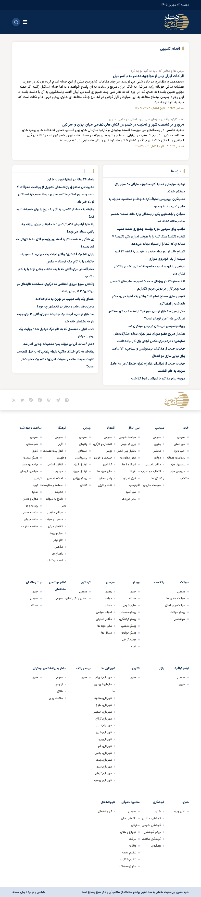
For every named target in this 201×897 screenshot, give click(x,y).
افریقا (133, 471)
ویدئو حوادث (177, 612)
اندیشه (59, 492)
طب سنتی (32, 444)
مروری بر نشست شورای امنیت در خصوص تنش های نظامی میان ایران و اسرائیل (123, 125)
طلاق (60, 691)
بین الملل (134, 428)
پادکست (159, 582)
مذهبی (58, 547)
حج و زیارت (56, 533)
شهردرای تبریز (104, 725)
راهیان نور (57, 554)
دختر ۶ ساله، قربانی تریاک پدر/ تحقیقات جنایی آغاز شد (58, 344)
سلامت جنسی (30, 512)
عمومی (181, 437)
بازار (161, 668)
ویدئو (136, 582)
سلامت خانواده (29, 526)
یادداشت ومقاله (176, 458)
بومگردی (156, 846)
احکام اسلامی (55, 478)
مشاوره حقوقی (130, 802)
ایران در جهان (128, 444)
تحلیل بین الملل (126, 451)
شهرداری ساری (104, 767)
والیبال (83, 444)
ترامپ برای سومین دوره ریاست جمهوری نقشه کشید (151, 229)
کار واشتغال (105, 811)
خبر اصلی (179, 444)
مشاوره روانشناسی (54, 668)
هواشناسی (179, 619)
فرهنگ (62, 428)
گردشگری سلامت (151, 839)
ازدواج (59, 684)
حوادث (184, 582)
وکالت (132, 846)
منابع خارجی (129, 605)
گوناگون (85, 582)
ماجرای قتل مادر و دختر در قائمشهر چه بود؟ (65, 306)
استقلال (82, 451)
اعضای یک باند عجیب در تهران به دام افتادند (65, 299)
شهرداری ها (108, 668)
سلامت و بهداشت (30, 428)
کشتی (83, 485)
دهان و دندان (30, 499)
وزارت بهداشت (30, 464)
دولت (157, 458)
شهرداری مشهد (103, 698)
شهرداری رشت (104, 760)
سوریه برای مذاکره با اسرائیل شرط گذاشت (158, 378)
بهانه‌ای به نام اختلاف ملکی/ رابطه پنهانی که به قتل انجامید (55, 351)
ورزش (87, 428)
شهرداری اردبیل (103, 753)
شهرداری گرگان (103, 719)
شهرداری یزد (105, 739)
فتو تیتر (58, 540)
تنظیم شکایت (128, 859)
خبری (133, 592)
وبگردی (37, 668)
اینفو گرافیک (181, 668)
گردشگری (158, 802)
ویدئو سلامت (30, 458)
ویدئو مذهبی (128, 626)
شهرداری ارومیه (103, 780)
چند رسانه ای (34, 582)
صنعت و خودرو (102, 458)
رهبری (157, 444)
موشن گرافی (129, 639)
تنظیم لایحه (129, 852)
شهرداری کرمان (103, 773)
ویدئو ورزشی (80, 478)
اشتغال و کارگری (102, 444)
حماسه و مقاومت (52, 485)
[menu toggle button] (25, 22)
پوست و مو (31, 506)
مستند (132, 598)
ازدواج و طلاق (128, 832)
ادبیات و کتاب (55, 560)
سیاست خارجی (152, 485)
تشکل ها (106, 633)
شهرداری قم (105, 746)
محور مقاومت (128, 458)
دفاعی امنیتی (153, 464)
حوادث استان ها (175, 598)
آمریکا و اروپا (129, 464)
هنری (185, 802)
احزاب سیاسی (104, 612)
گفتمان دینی (55, 526)
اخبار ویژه (179, 451)
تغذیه (34, 492)
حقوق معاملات (127, 866)
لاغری (35, 451)
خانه (186, 428)
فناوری (135, 668)
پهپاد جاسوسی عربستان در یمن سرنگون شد (156, 326)
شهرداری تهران (103, 677)
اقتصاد (111, 428)
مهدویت (58, 471)
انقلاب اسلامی (55, 464)
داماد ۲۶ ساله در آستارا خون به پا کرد (70, 179)
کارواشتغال (108, 802)
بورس (109, 451)
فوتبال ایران (80, 464)
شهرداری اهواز (104, 705)
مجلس (156, 451)
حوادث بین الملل (175, 605)
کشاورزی (107, 464)
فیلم (133, 646)
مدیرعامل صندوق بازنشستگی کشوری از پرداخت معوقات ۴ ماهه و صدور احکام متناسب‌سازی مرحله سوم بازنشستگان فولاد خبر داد (55, 194)
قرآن (60, 444)
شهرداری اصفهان (102, 712)
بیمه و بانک (83, 668)
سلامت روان (31, 519)
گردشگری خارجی (151, 825)
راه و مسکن (105, 478)
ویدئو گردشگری (127, 619)
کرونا (35, 485)
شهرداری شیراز (104, 732)
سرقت (132, 839)
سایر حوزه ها (129, 499)
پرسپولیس (81, 458)
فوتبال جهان (80, 471)
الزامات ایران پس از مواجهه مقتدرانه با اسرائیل (148, 76)
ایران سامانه (18, 892)
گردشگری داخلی (151, 818)
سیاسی (159, 428)
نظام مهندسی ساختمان (57, 585)
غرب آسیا (131, 492)
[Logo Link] (176, 22)
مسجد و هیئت (54, 519)
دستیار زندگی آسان (76, 598)
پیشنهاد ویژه (178, 464)
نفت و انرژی (105, 485)
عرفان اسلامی (55, 512)
